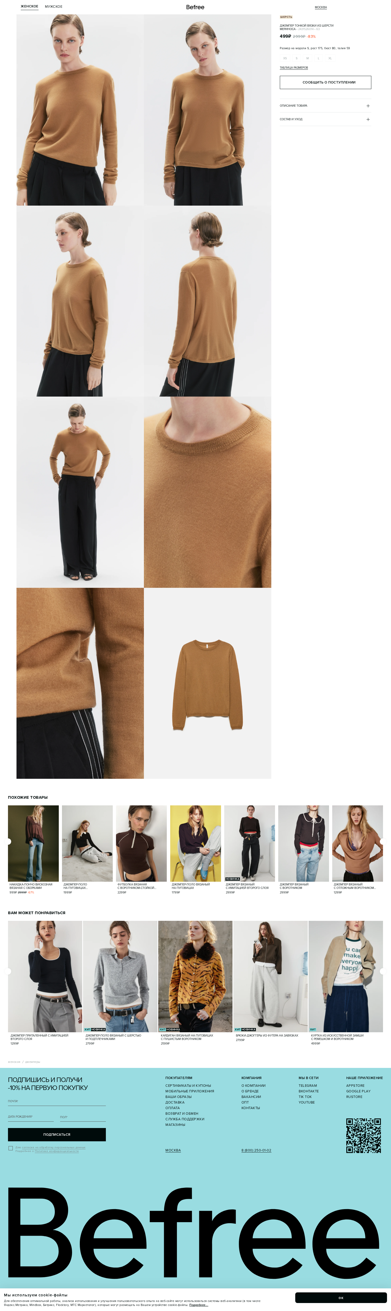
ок (341, 1297)
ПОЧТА (13, 1101)
